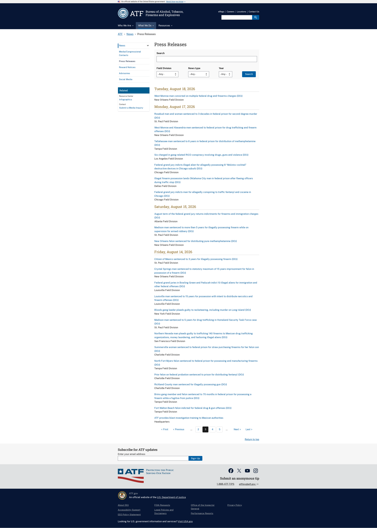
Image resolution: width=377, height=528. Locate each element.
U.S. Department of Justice (171, 497)
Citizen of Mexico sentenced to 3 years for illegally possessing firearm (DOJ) (196, 259)
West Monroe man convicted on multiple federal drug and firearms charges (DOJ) (198, 96)
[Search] (255, 17)
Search (160, 53)
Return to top (252, 439)
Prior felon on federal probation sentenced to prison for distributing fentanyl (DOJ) (199, 374)
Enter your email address (131, 454)
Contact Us (254, 12)
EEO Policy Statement (129, 514)
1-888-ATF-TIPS (225, 484)
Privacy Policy (234, 505)
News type (194, 68)
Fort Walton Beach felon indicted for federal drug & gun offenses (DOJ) (193, 408)
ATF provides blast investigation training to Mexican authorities (188, 418)
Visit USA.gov (185, 521)
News (130, 34)
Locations (241, 12)
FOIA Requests (162, 505)
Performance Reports (202, 513)
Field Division (164, 68)
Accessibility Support (129, 510)
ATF (120, 34)
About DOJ (123, 505)
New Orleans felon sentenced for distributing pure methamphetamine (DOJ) (195, 241)
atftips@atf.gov (247, 484)
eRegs (221, 12)
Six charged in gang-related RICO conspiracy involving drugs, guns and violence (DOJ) (201, 154)
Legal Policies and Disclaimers (163, 512)
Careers (230, 12)
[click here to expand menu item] (148, 45)
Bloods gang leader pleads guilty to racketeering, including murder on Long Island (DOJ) (202, 310)
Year (221, 68)
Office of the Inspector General (203, 507)
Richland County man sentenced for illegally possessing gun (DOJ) (190, 384)
